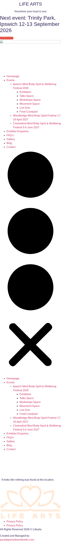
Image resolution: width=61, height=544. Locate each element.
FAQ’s (10, 135)
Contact (11, 147)
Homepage (13, 76)
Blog (9, 143)
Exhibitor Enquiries (17, 131)
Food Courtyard (29, 111)
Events (10, 80)
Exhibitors (25, 92)
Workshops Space (30, 99)
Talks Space (27, 96)
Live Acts (25, 107)
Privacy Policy (15, 521)
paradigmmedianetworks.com (17, 539)
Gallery (11, 139)
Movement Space (30, 103)
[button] (30, 263)
